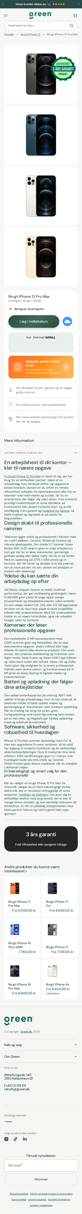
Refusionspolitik (19, 1194)
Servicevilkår (19, 1199)
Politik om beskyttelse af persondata (51, 1194)
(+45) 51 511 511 (15, 1085)
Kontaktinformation (59, 1199)
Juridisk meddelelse (41, 1205)
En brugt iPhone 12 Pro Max (22, 476)
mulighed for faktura (56, 511)
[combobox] (41, 25)
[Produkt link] (22, 896)
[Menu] (6, 15)
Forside (9, 34)
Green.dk (26, 1031)
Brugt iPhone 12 (30, 34)
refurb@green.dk (16, 1089)
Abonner (41, 1179)
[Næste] (78, 4)
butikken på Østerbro (34, 795)
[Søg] (72, 25)
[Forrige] (3, 4)
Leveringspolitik (37, 1199)
